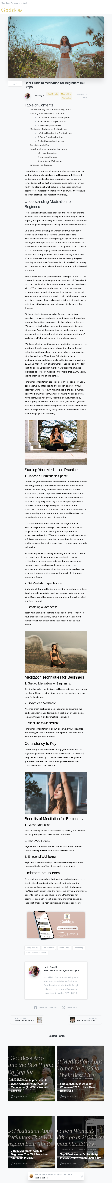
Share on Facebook (48, 1007)
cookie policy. (41, 1178)
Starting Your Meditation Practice (47, 113)
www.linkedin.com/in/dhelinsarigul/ (61, 970)
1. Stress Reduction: (47, 153)
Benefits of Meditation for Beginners (48, 149)
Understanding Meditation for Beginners (50, 109)
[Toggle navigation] (108, 9)
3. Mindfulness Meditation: (51, 141)
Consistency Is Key (39, 145)
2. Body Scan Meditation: (50, 137)
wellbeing (79, 947)
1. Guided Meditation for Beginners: (55, 133)
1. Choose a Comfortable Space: (54, 117)
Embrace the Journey (41, 164)
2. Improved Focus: (47, 156)
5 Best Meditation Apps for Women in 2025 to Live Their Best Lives (77, 1087)
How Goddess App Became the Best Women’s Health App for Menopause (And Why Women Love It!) (30, 1085)
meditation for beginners (64, 171)
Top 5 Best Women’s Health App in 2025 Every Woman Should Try (80, 1156)
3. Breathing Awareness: (50, 125)
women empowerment (36, 953)
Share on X (72, 1007)
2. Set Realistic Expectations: (52, 121)
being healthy (32, 947)
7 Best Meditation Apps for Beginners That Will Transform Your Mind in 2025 (29, 1154)
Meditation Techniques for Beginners (48, 129)
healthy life (49, 947)
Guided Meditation (40, 683)
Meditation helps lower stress (40, 830)
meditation (46, 481)
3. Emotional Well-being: (50, 160)
